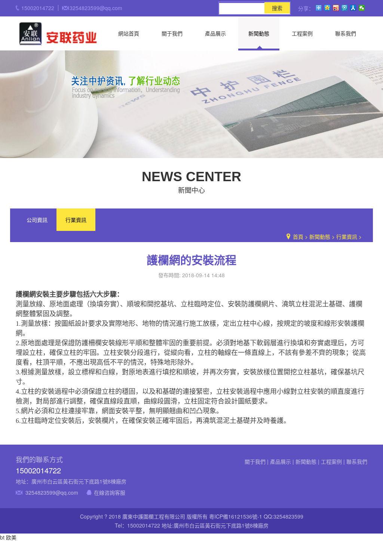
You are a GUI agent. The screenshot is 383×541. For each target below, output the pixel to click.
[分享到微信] (362, 8)
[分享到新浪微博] (336, 8)
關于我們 (172, 33)
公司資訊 (37, 219)
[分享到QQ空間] (327, 8)
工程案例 (302, 33)
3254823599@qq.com (51, 492)
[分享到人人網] (353, 8)
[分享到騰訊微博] (344, 8)
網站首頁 (128, 33)
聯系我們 (345, 33)
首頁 (298, 236)
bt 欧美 (8, 537)
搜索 (277, 8)
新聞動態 (258, 33)
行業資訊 (75, 219)
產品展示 (215, 33)
